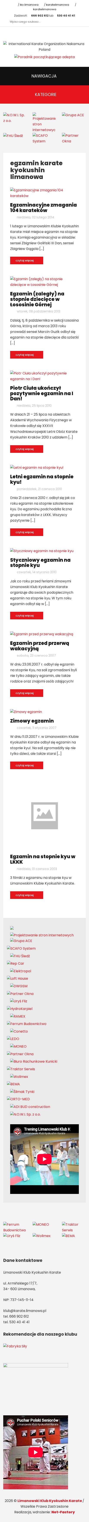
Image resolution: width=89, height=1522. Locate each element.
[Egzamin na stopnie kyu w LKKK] (44, 815)
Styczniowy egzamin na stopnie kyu (40, 562)
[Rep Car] (15, 963)
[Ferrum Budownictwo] (26, 1023)
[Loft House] (17, 978)
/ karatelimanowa (56, 5)
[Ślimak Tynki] (22, 1091)
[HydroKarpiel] (19, 1008)
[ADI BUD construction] (30, 1106)
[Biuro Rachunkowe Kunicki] (33, 1061)
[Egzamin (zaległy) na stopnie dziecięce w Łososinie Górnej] (44, 281)
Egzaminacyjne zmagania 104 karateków (43, 207)
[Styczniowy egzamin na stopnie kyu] (41, 550)
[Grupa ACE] (73, 115)
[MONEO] (18, 1046)
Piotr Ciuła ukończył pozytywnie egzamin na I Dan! (41, 393)
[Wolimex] (19, 1076)
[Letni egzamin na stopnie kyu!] (37, 467)
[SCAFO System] (44, 138)
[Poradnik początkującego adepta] (44, 56)
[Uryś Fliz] (18, 1001)
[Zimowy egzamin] (26, 711)
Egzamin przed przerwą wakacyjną (39, 646)
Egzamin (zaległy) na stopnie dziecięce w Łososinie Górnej (37, 299)
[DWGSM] (18, 986)
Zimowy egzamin (32, 720)
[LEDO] (13, 1038)
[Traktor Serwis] (21, 1068)
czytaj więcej (25, 260)
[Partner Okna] (73, 138)
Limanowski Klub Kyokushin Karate (50, 1500)
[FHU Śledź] (13, 135)
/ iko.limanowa (27, 5)
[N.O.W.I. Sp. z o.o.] (14, 117)
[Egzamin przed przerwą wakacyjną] (41, 634)
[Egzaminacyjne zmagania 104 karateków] (44, 193)
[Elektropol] (20, 970)
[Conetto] (19, 1031)
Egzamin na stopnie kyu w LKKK (42, 859)
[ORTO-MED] (18, 1099)
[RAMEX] (17, 1016)
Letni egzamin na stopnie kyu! (41, 479)
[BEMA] (13, 1084)
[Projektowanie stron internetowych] (44, 122)
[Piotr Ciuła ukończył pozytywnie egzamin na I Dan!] (44, 375)
